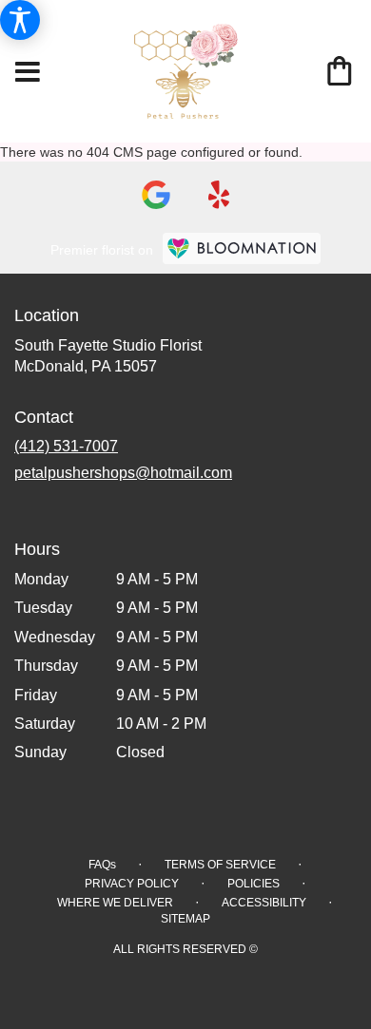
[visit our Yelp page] (219, 195)
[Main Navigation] (27, 73)
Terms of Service (220, 864)
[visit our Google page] (156, 195)
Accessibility (264, 902)
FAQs (102, 864)
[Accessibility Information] (20, 20)
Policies (253, 883)
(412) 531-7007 (66, 446)
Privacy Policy (132, 883)
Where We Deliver (115, 902)
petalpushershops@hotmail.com (123, 473)
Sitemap (185, 918)
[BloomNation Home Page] (242, 248)
